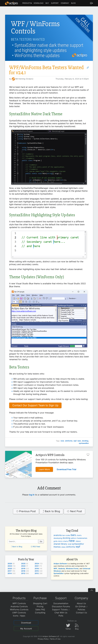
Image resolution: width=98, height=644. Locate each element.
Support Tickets (60, 609)
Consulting (40, 612)
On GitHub (80, 606)
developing (58, 538)
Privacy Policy (43, 639)
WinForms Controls (19, 609)
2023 (10, 566)
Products (19, 598)
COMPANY (65, 3)
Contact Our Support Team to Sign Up (35, 405)
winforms (68, 441)
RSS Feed (36, 547)
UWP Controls (19, 612)
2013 (23, 573)
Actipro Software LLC (50, 636)
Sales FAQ (40, 609)
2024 (37, 564)
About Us (81, 603)
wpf (75, 441)
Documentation (60, 603)
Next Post (75, 511)
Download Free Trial (66, 469)
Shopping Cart (40, 603)
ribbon (78, 541)
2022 (23, 566)
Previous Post (27, 511)
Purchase (40, 598)
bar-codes (66, 535)
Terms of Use (55, 639)
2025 (23, 564)
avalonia (58, 535)
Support (61, 598)
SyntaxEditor (59, 573)
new (62, 441)
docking (85, 441)
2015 (37, 571)
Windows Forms (72, 569)
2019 (23, 569)
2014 (10, 573)
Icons (15, 615)
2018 (37, 569)
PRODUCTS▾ (27, 3)
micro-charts (63, 541)
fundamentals (82, 538)
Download (26, 622)
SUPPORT (55, 3)
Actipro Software (60, 564)
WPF (55, 569)
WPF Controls (19, 603)
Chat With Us (60, 612)
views (63, 547)
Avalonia (61, 569)
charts (79, 535)
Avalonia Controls (19, 606)
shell (70, 544)
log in (31, 494)
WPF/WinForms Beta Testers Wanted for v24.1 (46, 70)
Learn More (44, 469)
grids (56, 541)
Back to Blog (52, 511)
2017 (10, 571)
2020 (10, 569)
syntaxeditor (84, 443)
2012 (37, 573)
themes (57, 547)
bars (79, 441)
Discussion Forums (61, 606)
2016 (23, 571)
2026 (10, 564)
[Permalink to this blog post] (88, 67)
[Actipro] (11, 3)
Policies (81, 609)
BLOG (73, 3)
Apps (22, 615)
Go (41, 541)
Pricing (40, 606)
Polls (61, 615)
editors (74, 538)
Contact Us (81, 612)
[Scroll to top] (91, 590)
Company (81, 598)
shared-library (61, 544)
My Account (26, 628)
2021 (37, 566)
